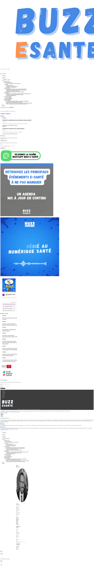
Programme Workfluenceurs (11, 95)
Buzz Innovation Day (9, 85)
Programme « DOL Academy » (11, 87)
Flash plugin (8, 558)
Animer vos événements (8, 98)
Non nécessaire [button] (2, 426)
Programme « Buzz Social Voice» (12, 86)
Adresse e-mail (2, 146)
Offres (3, 80)
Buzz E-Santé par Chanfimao (35, 409)
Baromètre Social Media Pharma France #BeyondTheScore (16, 89)
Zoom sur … (4, 75)
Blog (3, 104)
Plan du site (19, 409)
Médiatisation (6, 92)
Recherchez (11, 107)
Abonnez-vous (3, 148)
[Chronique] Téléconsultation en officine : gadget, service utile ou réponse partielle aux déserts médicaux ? (9, 342)
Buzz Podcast (8, 97)
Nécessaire (3, 423)
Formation (6, 84)
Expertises (4, 78)
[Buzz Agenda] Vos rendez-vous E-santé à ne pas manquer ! (15, 447)
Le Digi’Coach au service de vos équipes (13, 83)
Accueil (1, 111)
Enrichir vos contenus (8, 96)
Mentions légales (24, 409)
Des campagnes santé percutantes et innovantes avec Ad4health (17, 101)
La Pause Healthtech (7, 99)
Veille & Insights (7, 88)
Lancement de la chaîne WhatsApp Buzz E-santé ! (14, 94)
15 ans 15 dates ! (7, 79)
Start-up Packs (6, 81)
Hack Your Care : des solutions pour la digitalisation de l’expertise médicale (17, 460)
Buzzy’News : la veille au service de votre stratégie (15, 91)
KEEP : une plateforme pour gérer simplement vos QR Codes (16, 103)
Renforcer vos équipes (8, 82)
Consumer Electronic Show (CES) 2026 (12, 90)
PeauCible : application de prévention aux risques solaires (16, 120)
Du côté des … (4, 73)
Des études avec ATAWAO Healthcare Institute (14, 102)
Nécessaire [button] (2, 422)
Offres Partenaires (7, 100)
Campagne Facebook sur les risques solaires (13, 128)
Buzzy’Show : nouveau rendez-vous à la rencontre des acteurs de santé (18, 93)
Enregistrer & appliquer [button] (4, 429)
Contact (3, 105)
